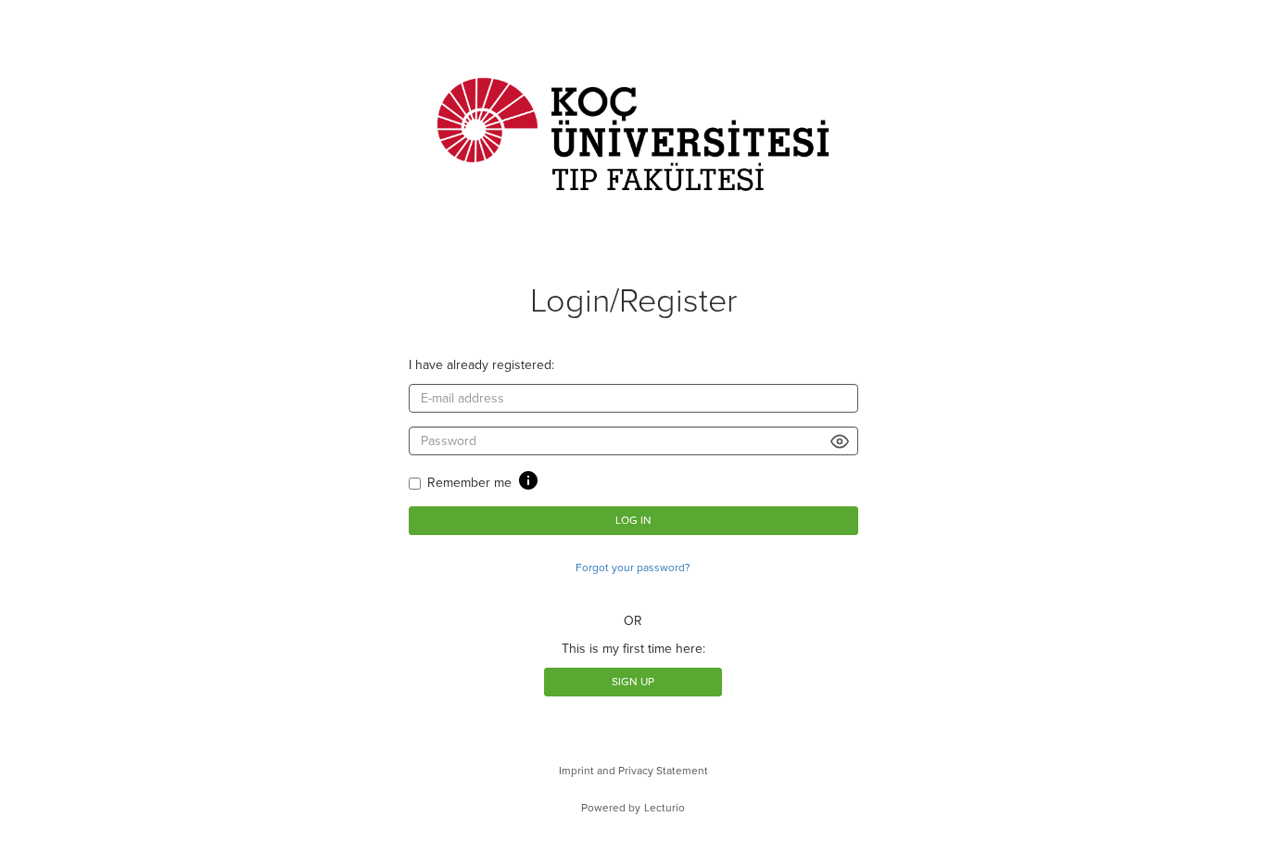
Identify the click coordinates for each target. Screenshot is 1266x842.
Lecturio (664, 807)
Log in (633, 520)
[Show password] (840, 441)
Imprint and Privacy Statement (633, 770)
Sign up (633, 681)
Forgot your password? (633, 567)
